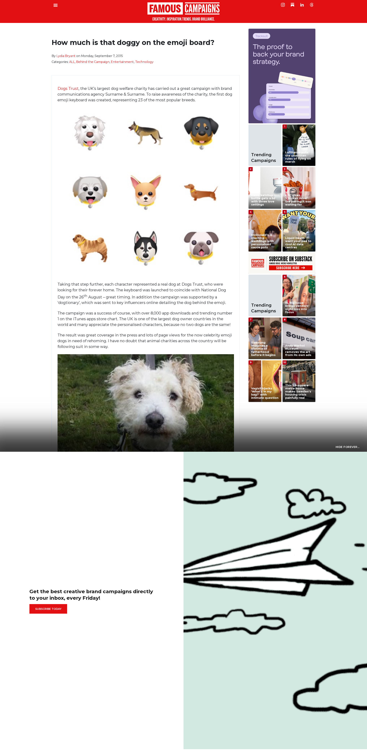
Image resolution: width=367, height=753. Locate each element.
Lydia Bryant (66, 56)
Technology (144, 62)
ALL (72, 62)
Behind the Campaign (93, 62)
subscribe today (48, 609)
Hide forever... (348, 447)
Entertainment (122, 62)
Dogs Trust (68, 88)
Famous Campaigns (183, 11)
